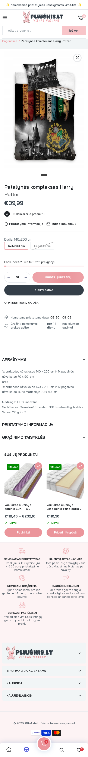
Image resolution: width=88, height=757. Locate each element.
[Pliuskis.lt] (43, 17)
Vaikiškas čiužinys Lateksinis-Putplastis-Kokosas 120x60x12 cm (63, 507)
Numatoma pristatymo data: (30, 317)
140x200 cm (16, 246)
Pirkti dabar (44, 290)
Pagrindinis (9, 41)
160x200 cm (42, 246)
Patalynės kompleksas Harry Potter (38, 190)
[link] (38, 466)
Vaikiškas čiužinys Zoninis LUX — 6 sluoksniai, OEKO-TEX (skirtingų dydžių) (20, 507)
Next (80, 499)
